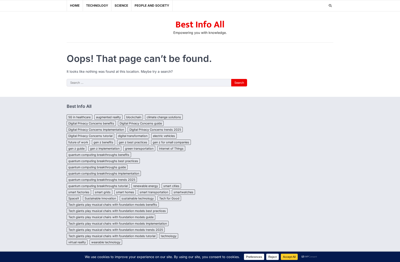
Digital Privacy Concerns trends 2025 (155, 129)
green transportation (139, 148)
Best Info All (200, 24)
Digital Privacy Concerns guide (141, 123)
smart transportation (154, 192)
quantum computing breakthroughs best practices (103, 161)
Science (121, 5)
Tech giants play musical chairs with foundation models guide (111, 217)
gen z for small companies (171, 142)
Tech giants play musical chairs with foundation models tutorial (111, 236)
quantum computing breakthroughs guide (97, 167)
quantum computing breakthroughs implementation (103, 173)
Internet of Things (171, 148)
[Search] (330, 5)
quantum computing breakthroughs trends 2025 (101, 179)
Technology (97, 5)
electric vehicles (164, 136)
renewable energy (145, 186)
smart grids (103, 192)
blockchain (133, 117)
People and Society (152, 5)
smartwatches (183, 192)
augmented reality (108, 117)
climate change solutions (164, 117)
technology (168, 236)
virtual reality (77, 242)
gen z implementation (105, 148)
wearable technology (105, 242)
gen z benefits (103, 142)
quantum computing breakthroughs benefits (98, 154)
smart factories (78, 192)
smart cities (171, 186)
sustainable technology (137, 198)
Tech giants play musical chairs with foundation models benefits (112, 204)
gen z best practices (133, 142)
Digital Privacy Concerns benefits (91, 123)
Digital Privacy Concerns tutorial (90, 136)
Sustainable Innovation (100, 198)
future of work (78, 142)
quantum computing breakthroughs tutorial (98, 186)
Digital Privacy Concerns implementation (96, 129)
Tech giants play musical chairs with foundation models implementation (117, 223)
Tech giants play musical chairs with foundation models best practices (117, 211)
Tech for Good (169, 198)
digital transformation (133, 136)
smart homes (125, 192)
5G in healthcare (79, 117)
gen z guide (76, 148)
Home (75, 5)
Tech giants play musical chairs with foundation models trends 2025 (115, 229)
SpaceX (73, 198)
